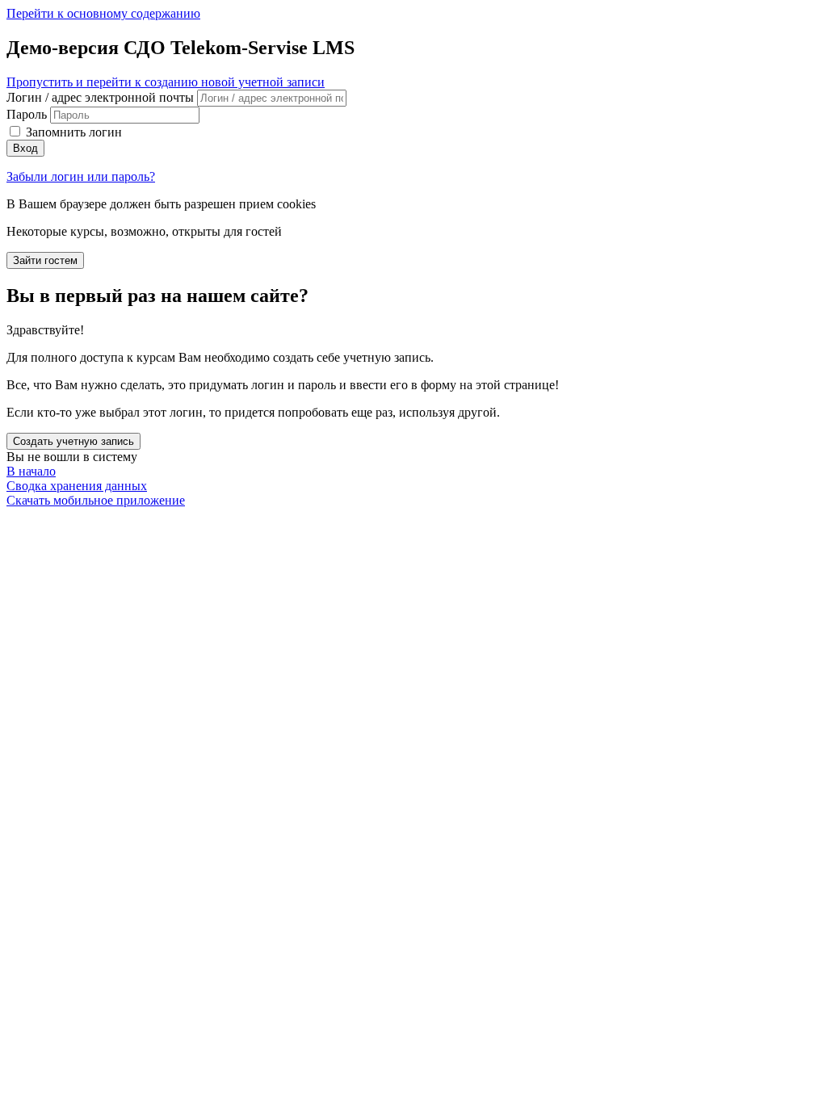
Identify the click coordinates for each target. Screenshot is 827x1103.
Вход (25, 148)
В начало (31, 471)
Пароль (26, 114)
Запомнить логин (74, 132)
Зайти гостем (45, 260)
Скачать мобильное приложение (95, 500)
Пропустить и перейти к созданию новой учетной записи (165, 82)
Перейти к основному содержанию (103, 13)
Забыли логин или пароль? (80, 176)
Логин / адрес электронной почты (101, 97)
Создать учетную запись (73, 441)
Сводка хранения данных (76, 486)
